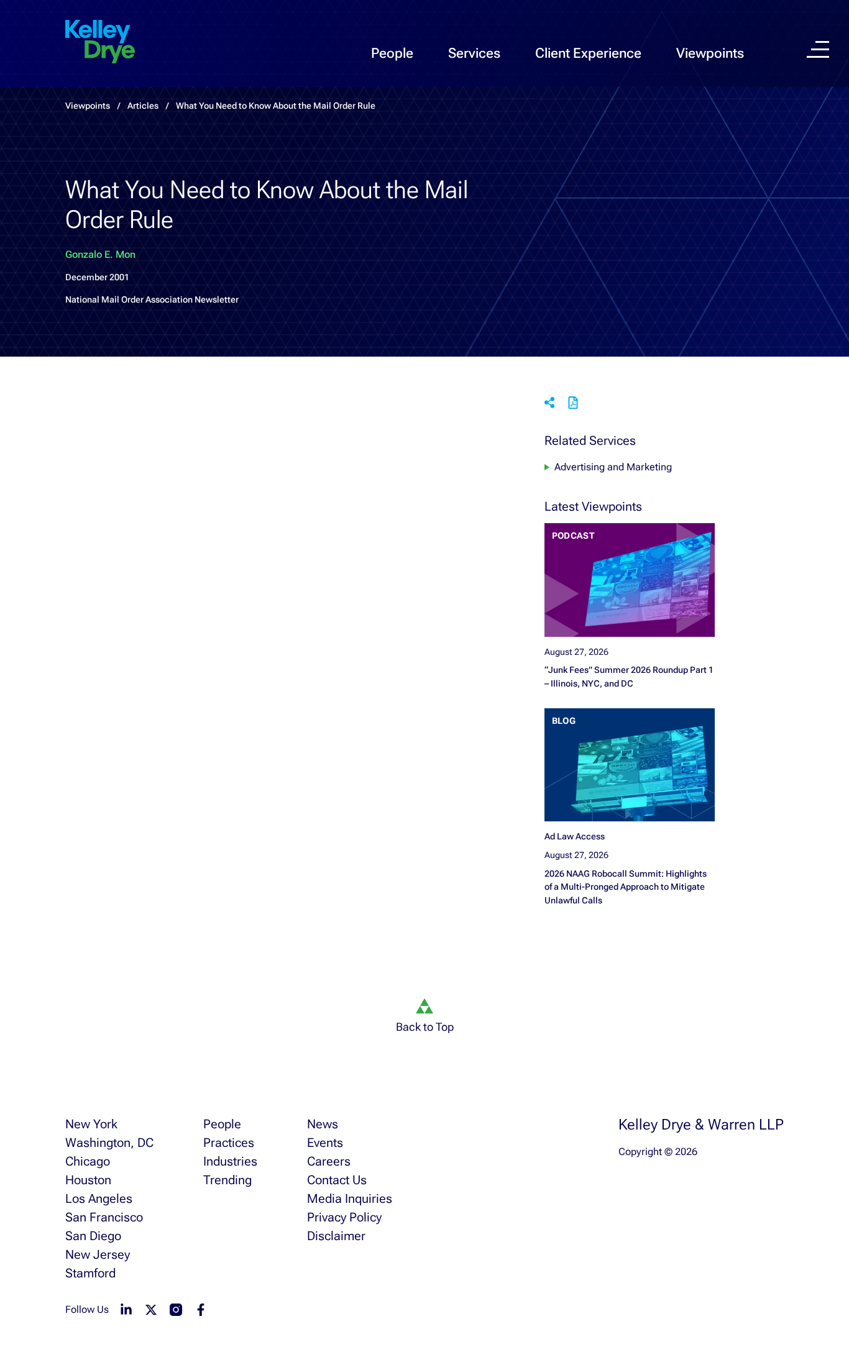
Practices (228, 1142)
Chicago (87, 1161)
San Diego (93, 1235)
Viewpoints (710, 53)
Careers (329, 1161)
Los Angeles (98, 1198)
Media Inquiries (349, 1198)
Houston (88, 1179)
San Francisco (104, 1217)
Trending (227, 1179)
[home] (100, 42)
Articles (142, 106)
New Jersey (97, 1254)
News (322, 1123)
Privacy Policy (344, 1217)
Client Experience (588, 53)
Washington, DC (109, 1142)
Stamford (90, 1273)
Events (325, 1142)
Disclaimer (336, 1235)
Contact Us (337, 1179)
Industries (230, 1161)
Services (474, 53)
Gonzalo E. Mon (100, 254)
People (392, 53)
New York (91, 1123)
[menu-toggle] (818, 49)
